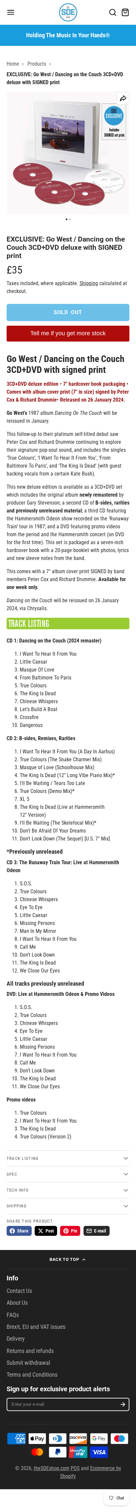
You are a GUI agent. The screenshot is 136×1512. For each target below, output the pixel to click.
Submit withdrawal (28, 1363)
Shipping (89, 283)
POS (75, 1468)
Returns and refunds (30, 1351)
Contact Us (19, 1291)
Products (36, 64)
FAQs (13, 1315)
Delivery (16, 1338)
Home (13, 64)
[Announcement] (68, 35)
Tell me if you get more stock (68, 333)
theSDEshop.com (51, 1468)
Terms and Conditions (32, 1374)
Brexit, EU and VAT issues (36, 1327)
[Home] (68, 12)
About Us (17, 1302)
